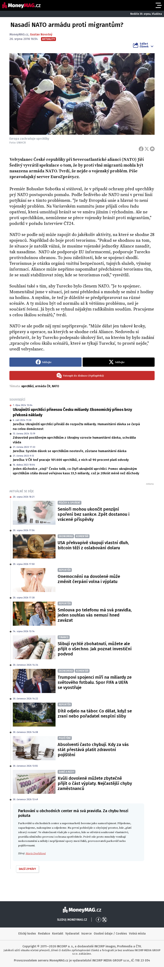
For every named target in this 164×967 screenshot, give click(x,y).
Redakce (44, 933)
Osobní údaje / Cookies (110, 933)
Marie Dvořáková (36, 853)
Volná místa (137, 933)
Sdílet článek (144, 45)
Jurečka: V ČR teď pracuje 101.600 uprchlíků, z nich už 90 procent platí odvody (71, 460)
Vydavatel (72, 933)
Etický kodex (27, 933)
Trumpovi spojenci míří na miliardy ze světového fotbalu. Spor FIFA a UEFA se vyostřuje (95, 682)
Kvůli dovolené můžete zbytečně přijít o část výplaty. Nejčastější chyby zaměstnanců (95, 783)
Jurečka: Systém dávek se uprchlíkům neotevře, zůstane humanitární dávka (69, 451)
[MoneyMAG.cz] (21, 5)
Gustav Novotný (41, 34)
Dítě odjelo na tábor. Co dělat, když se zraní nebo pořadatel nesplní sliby (95, 713)
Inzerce (86, 933)
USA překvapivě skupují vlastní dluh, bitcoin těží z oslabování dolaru (93, 545)
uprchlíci (27, 386)
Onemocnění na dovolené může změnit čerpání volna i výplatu (89, 579)
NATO (55, 386)
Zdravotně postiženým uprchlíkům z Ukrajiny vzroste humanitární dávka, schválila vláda (74, 440)
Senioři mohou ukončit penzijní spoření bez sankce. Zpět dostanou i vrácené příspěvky (93, 514)
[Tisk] (152, 149)
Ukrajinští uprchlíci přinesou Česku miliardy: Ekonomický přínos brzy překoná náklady (72, 412)
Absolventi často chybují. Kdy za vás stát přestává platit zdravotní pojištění (93, 749)
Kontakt (57, 933)
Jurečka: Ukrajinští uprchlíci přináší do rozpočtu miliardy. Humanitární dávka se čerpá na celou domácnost (76, 426)
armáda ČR (42, 386)
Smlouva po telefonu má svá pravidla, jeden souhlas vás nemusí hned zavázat (95, 615)
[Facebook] (141, 149)
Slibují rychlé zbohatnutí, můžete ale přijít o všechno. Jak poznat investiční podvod (95, 648)
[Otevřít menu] (158, 5)
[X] (146, 149)
